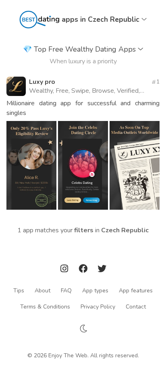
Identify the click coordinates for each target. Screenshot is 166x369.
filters (83, 230)
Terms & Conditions (45, 306)
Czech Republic (125, 230)
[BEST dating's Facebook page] (83, 270)
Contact (136, 306)
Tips (18, 290)
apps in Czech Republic (101, 19)
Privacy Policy (98, 306)
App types (95, 290)
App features (136, 290)
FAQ (66, 290)
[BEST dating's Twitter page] (102, 270)
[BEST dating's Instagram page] (65, 270)
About (42, 290)
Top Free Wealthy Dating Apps (80, 49)
